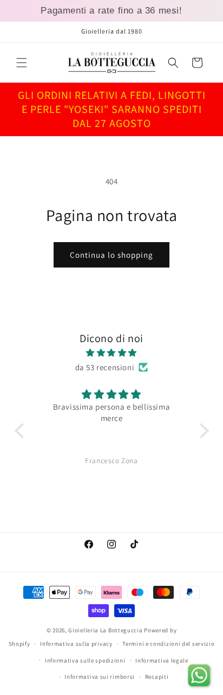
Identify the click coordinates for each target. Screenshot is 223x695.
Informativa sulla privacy (76, 643)
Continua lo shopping (111, 255)
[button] (22, 63)
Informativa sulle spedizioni (85, 660)
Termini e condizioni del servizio (168, 643)
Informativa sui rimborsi (99, 676)
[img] (111, 352)
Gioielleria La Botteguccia (105, 630)
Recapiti (157, 676)
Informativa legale (161, 660)
